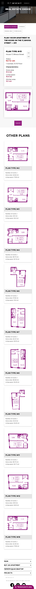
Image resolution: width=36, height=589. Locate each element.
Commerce (22, 26)
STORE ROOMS (18, 31)
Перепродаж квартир (14, 569)
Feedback (26, 3)
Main (6, 561)
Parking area (8, 31)
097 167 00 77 (17, 3)
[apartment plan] (29, 53)
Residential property (11, 26)
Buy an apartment (12, 565)
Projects (8, 573)
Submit (18, 123)
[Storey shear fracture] (29, 57)
